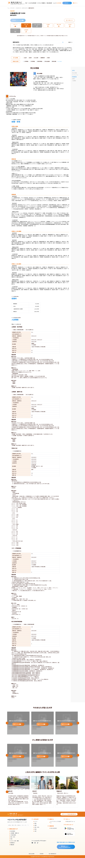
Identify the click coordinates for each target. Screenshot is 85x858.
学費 (35, 825)
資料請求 (59, 3)
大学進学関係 (13, 835)
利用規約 (41, 853)
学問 (11, 839)
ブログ (26, 3)
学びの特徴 (74, 73)
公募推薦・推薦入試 (14, 833)
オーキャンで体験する (41, 3)
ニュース (54, 3)
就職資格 (75, 77)
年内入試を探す (49, 3)
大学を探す (12, 8)
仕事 (35, 831)
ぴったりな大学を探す (32, 3)
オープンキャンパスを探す (55, 822)
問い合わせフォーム (71, 821)
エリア (35, 821)
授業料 (73, 78)
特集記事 (12, 844)
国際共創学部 (25, 8)
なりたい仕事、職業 (14, 840)
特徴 (35, 823)
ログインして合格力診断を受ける (69, 814)
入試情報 (74, 80)
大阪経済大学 (18, 8)
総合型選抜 (12, 831)
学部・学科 (12, 837)
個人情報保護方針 (52, 853)
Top (8, 8)
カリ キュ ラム (75, 75)
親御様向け (12, 842)
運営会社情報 (31, 853)
